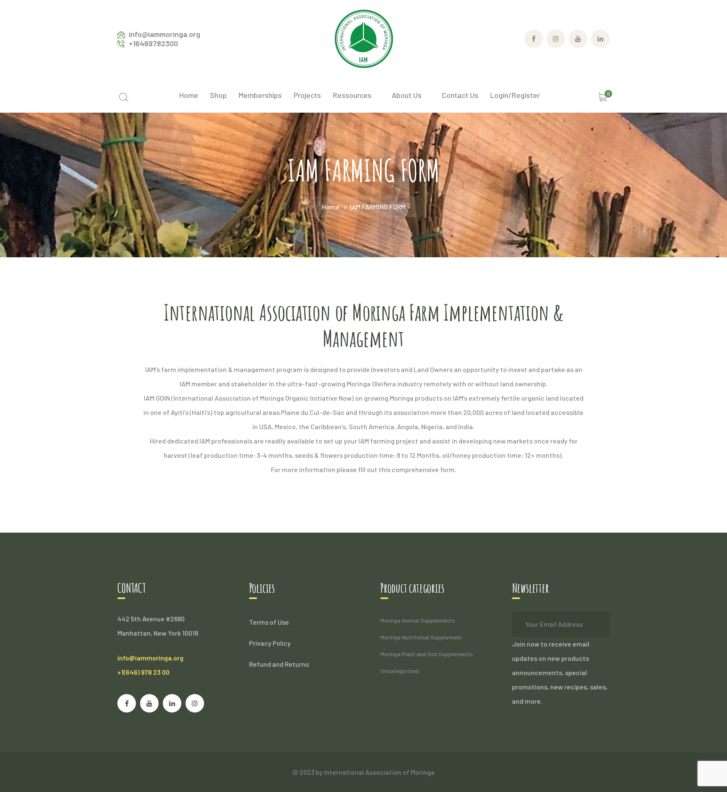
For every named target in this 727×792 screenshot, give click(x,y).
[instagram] (195, 703)
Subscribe (597, 624)
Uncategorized (399, 670)
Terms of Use (269, 622)
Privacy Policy (270, 643)
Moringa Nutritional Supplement (421, 637)
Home (331, 207)
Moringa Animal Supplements (417, 620)
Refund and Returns (279, 664)
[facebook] (126, 703)
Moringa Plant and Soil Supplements (426, 653)
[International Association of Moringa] (363, 38)
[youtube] (149, 703)
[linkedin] (172, 703)
